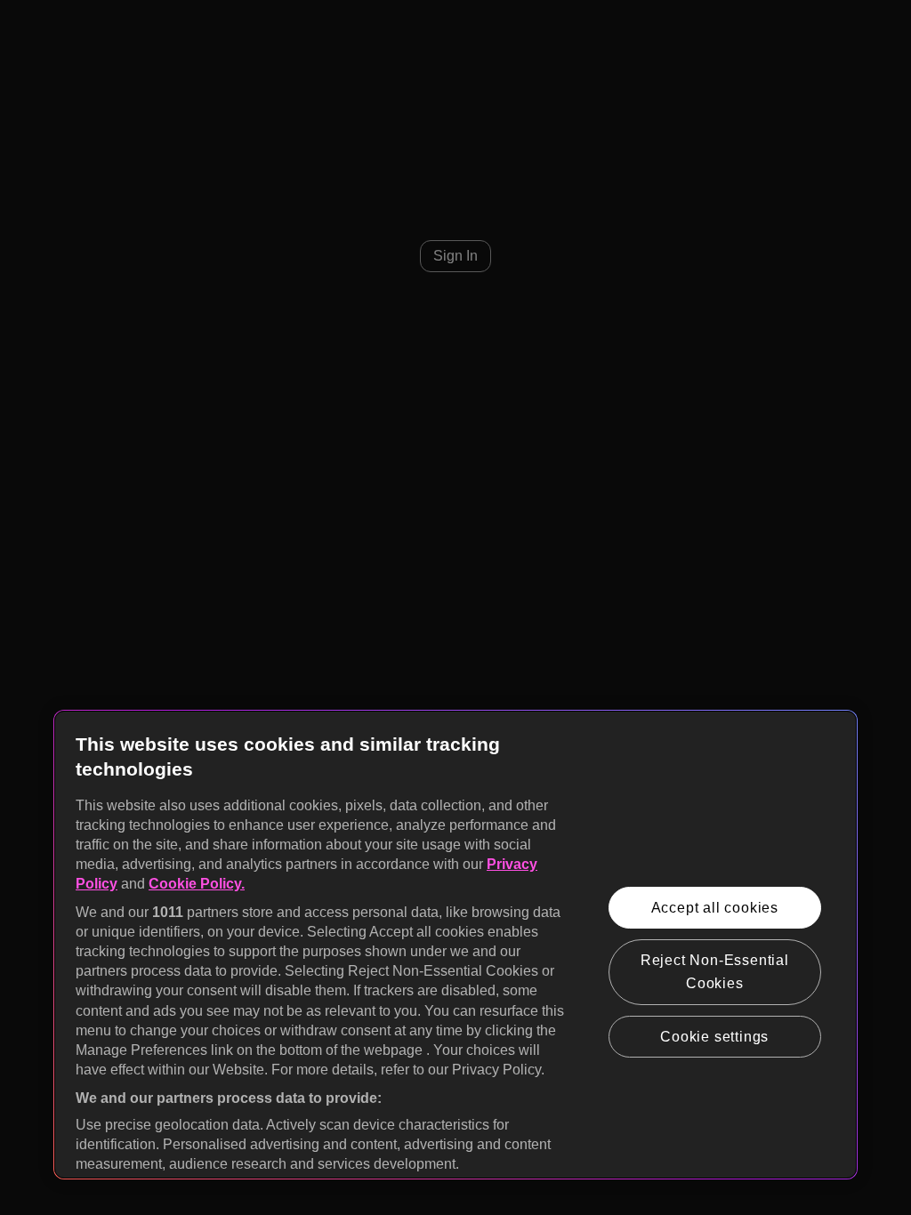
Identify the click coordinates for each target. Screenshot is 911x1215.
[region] (455, 944)
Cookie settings (714, 1036)
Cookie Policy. (197, 883)
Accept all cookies (714, 907)
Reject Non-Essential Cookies (715, 972)
